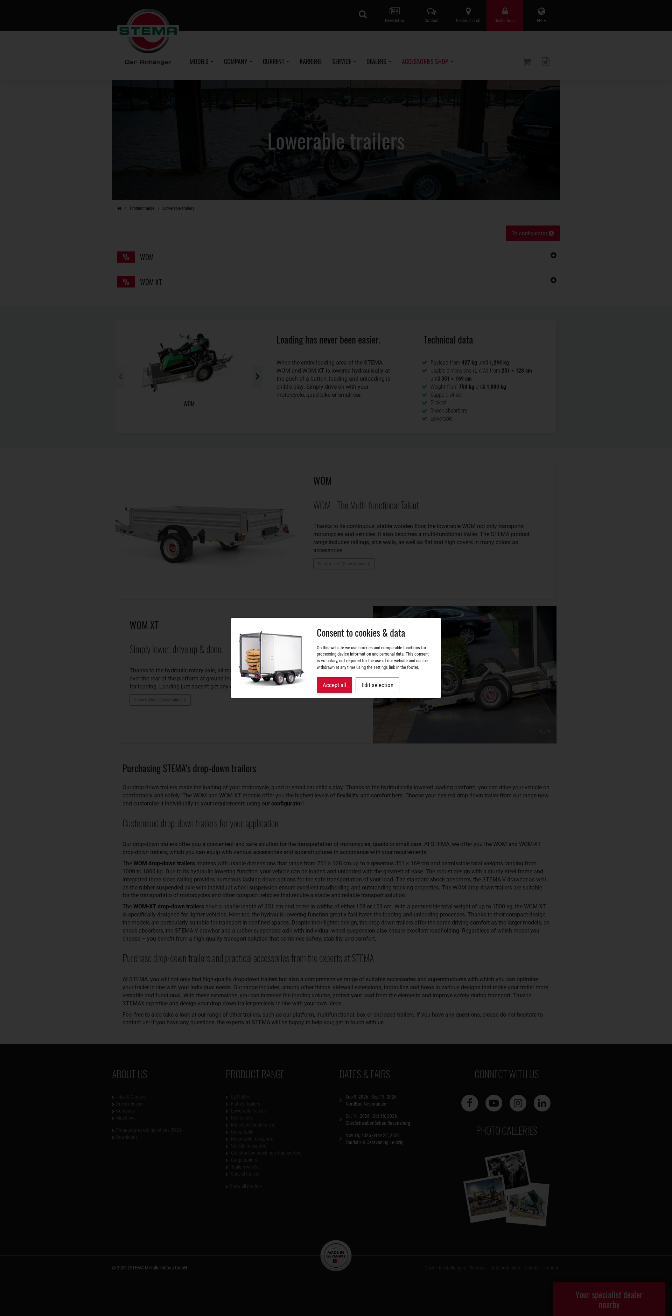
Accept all (334, 684)
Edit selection (377, 684)
